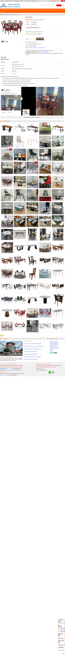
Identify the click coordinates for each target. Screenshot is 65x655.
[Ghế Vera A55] (58, 187)
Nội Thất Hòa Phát (33, 42)
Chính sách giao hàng (44, 52)
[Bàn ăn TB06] (45, 253)
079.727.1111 (4, 374)
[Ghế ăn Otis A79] (20, 213)
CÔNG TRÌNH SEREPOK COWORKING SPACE (31, 354)
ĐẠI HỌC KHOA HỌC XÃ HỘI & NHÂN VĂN (30, 351)
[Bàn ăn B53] (45, 318)
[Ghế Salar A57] (20, 200)
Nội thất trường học (49, 9)
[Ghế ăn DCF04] (45, 187)
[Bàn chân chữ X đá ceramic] (45, 240)
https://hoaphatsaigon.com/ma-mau (47, 50)
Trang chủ (3, 14)
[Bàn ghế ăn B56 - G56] (20, 292)
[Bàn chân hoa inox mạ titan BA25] (20, 173)
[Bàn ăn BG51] (7, 331)
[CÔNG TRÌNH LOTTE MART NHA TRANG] (11, 355)
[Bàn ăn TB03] (7, 266)
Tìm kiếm (59, 5)
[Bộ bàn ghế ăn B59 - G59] (32, 292)
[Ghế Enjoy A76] (7, 200)
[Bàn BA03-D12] (20, 134)
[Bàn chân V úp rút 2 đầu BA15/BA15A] (45, 147)
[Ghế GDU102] (20, 147)
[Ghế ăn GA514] (58, 305)
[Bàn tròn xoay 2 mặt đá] (58, 240)
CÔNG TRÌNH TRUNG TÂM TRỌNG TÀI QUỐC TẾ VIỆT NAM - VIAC (34, 346)
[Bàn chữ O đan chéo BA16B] (58, 160)
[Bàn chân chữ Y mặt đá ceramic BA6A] (58, 173)
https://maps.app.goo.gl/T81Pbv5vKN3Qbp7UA (13, 370)
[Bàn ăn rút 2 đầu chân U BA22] (58, 200)
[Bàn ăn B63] (45, 266)
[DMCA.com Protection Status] (53, 353)
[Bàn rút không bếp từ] (20, 227)
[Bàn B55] (20, 305)
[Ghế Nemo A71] (32, 331)
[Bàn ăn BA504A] (7, 187)
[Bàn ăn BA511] (45, 305)
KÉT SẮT (32, 9)
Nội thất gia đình (58, 9)
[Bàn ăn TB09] (20, 318)
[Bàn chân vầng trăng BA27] (45, 213)
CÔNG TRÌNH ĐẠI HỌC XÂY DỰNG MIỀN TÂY (31, 359)
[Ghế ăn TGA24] (20, 266)
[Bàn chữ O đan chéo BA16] (7, 173)
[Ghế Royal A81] (32, 173)
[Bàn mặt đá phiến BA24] (32, 200)
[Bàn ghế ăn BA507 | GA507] (7, 292)
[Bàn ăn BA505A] (7, 279)
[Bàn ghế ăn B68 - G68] (45, 292)
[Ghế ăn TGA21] (32, 266)
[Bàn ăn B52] (58, 318)
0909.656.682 (61, 638)
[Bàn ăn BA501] (58, 266)
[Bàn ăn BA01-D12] (45, 134)
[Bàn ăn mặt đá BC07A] (58, 213)
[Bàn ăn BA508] (20, 279)
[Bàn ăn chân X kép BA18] (58, 147)
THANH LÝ (2, 11)
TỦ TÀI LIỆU (27, 9)
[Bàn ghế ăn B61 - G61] (58, 292)
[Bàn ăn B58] (58, 279)
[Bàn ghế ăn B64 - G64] (7, 305)
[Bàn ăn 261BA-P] (7, 134)
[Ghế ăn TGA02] (32, 279)
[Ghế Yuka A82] (45, 173)
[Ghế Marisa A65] (45, 200)
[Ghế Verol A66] (45, 160)
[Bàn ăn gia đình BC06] (7, 227)
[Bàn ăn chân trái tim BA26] (20, 187)
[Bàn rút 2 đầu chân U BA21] (7, 213)
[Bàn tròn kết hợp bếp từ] (45, 227)
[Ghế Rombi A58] (20, 160)
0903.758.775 (6, 368)
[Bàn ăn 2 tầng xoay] (58, 227)
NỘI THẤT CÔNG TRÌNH (39, 9)
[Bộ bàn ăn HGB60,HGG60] (58, 331)
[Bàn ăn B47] (45, 279)
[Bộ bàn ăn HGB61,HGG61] (45, 331)
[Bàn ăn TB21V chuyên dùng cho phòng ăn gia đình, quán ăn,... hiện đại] (10, 7)
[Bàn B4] (32, 147)
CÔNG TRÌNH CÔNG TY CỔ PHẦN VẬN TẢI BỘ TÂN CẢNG (32, 343)
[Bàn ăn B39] (20, 331)
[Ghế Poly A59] (32, 160)
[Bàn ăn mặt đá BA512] (20, 253)
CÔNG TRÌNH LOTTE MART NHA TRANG (7, 356)
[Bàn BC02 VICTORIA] (32, 187)
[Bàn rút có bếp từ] (32, 227)
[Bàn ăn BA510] (7, 318)
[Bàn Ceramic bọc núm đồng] (32, 240)
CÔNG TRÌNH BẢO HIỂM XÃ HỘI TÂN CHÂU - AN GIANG (32, 356)
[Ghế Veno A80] (7, 160)
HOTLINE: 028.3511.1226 (54, 1)
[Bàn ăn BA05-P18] (58, 134)
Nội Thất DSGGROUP (5, 9)
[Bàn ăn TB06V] (32, 318)
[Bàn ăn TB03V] (58, 253)
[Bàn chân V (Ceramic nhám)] (20, 240)
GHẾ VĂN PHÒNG (21, 9)
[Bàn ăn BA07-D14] (32, 134)
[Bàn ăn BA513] (32, 305)
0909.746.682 (42, 368)
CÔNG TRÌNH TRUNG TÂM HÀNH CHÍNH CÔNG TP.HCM (32, 348)
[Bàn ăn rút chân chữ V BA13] (32, 213)
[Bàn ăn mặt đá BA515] (32, 253)
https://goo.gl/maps (61, 650)
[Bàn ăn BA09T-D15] (7, 147)
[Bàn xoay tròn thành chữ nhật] (7, 253)
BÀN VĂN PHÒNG (13, 9)
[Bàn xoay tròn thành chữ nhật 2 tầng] (7, 240)
